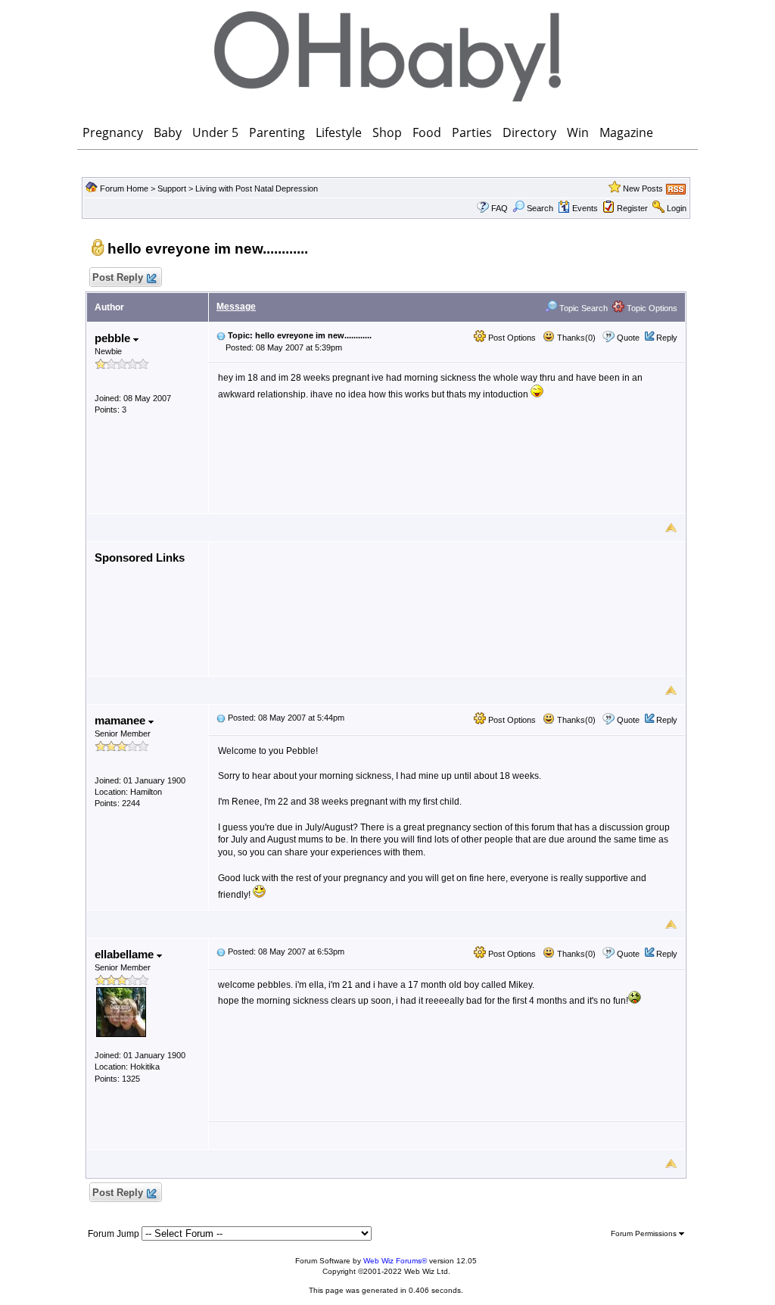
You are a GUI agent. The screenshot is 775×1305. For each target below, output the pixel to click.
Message (236, 306)
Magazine (626, 132)
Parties (472, 132)
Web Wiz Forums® (395, 1261)
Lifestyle (339, 132)
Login (676, 208)
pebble (114, 338)
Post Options (511, 337)
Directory (529, 132)
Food (426, 132)
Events (585, 208)
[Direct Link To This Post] (221, 335)
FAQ (499, 208)
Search (540, 208)
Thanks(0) (575, 337)
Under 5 (215, 132)
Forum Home (124, 188)
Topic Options (650, 308)
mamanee (121, 720)
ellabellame (126, 954)
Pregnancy (112, 132)
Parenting (277, 132)
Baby (168, 132)
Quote (628, 337)
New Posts (643, 188)
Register (632, 208)
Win (578, 132)
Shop (387, 132)
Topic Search (582, 308)
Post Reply (117, 277)
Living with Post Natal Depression (256, 188)
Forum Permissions (645, 1233)
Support (171, 188)
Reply (666, 337)
